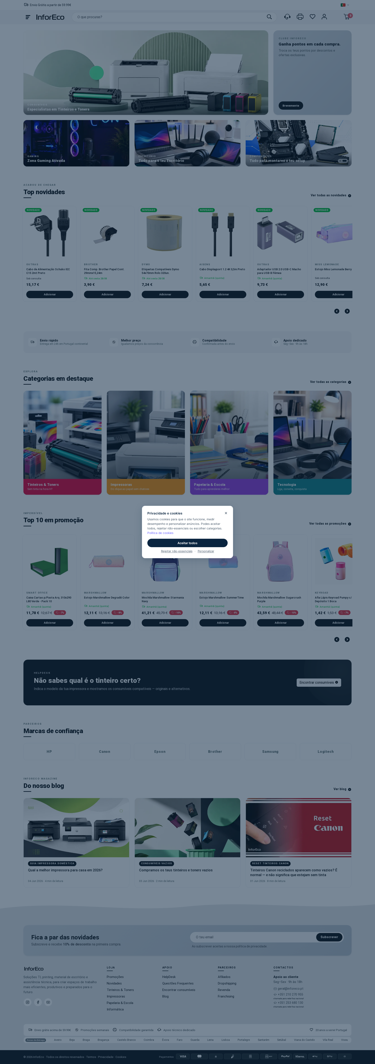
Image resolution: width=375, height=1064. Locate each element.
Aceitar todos (187, 543)
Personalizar (206, 551)
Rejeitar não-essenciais (176, 551)
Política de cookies (160, 533)
